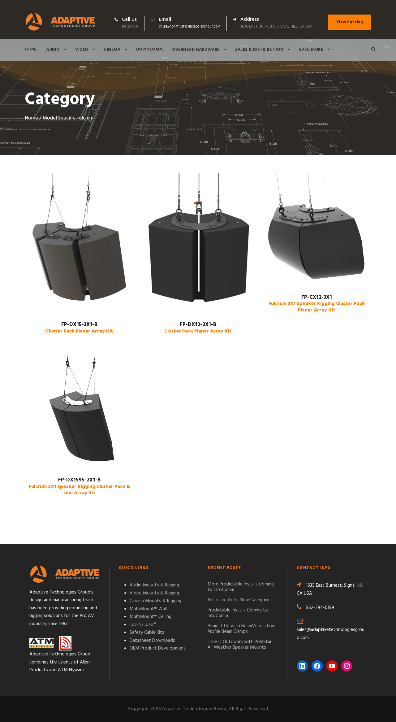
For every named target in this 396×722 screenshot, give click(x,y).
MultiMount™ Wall (148, 609)
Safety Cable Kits (147, 632)
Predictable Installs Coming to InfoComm (238, 613)
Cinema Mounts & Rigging (155, 601)
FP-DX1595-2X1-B (79, 486)
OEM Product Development (158, 648)
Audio (53, 49)
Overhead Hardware (196, 49)
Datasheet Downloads (152, 640)
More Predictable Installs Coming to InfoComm (241, 587)
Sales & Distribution (259, 49)
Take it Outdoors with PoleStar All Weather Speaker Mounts (240, 644)
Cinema (112, 49)
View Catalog (349, 22)
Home (31, 49)
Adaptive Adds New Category (238, 600)
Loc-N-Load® (143, 624)
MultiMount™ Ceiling (150, 616)
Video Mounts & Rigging (154, 593)
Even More (311, 49)
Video (81, 49)
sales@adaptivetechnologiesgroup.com (189, 26)
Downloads (150, 49)
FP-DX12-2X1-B (198, 327)
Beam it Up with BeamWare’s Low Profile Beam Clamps (242, 628)
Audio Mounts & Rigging (154, 585)
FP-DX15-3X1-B (79, 327)
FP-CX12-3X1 (317, 303)
